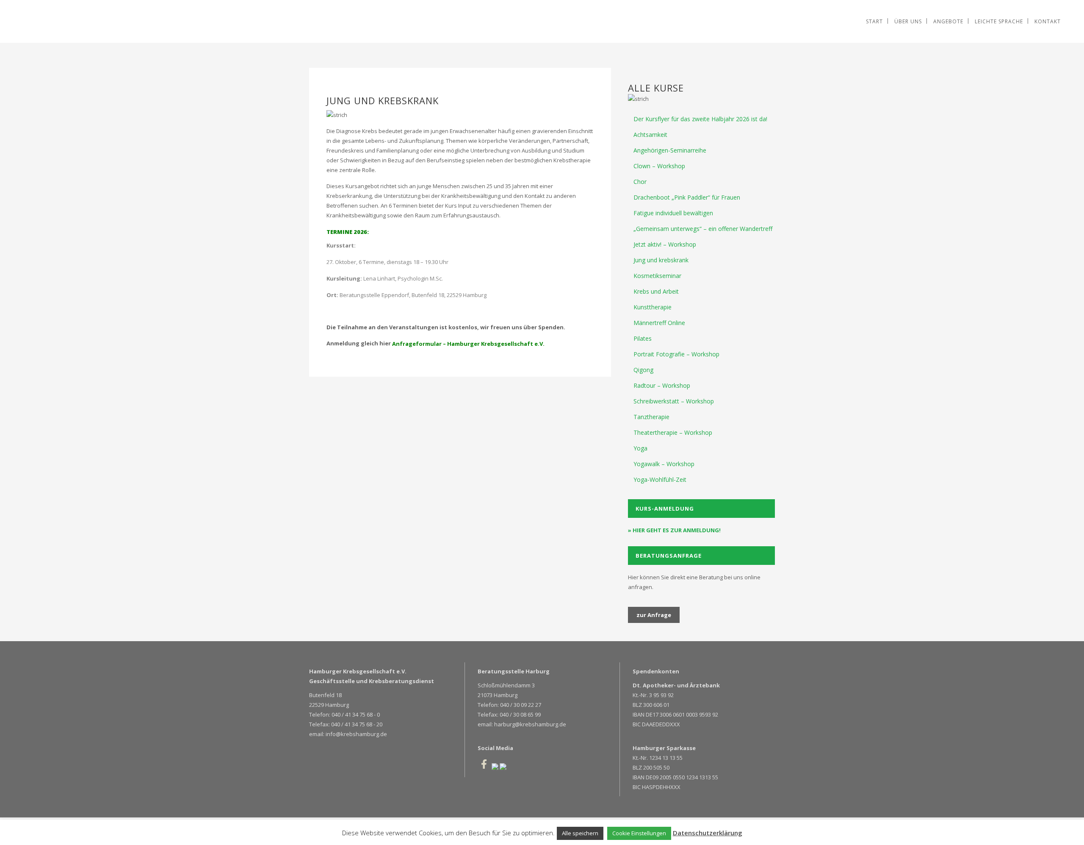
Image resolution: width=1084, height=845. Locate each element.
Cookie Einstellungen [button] (639, 833)
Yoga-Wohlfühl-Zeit (659, 479)
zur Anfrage (653, 615)
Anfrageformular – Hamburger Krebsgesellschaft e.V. (468, 343)
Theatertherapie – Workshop (672, 432)
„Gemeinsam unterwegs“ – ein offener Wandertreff (702, 229)
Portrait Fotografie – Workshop (676, 354)
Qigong (643, 370)
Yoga (640, 448)
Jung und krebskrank (661, 260)
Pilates (642, 338)
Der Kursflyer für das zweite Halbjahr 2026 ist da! (700, 119)
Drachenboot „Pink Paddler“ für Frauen (686, 197)
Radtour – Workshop (661, 385)
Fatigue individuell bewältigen (673, 213)
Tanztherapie (651, 417)
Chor (640, 182)
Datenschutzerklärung (707, 832)
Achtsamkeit (650, 135)
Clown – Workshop (659, 166)
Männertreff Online (659, 323)
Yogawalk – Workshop (663, 464)
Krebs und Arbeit (656, 291)
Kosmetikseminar (657, 276)
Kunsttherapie (652, 307)
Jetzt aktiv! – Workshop (664, 244)
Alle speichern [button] (580, 833)
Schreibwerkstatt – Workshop (673, 401)
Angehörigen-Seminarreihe (669, 150)
